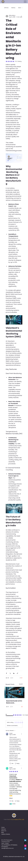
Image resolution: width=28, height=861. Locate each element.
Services (3, 829)
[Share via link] (17, 673)
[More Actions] (21, 734)
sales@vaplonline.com (7, 848)
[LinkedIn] (25, 840)
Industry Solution (5, 834)
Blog (2, 832)
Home (3, 827)
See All (20, 684)
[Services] (25, 829)
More (19, 7)
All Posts (6, 7)
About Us (3, 830)
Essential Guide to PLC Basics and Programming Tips (14, 702)
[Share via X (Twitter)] (10, 673)
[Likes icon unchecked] (10, 763)
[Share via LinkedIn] (13, 673)
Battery (13, 7)
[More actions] (21, 16)
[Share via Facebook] (6, 673)
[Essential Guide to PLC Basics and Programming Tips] (14, 692)
